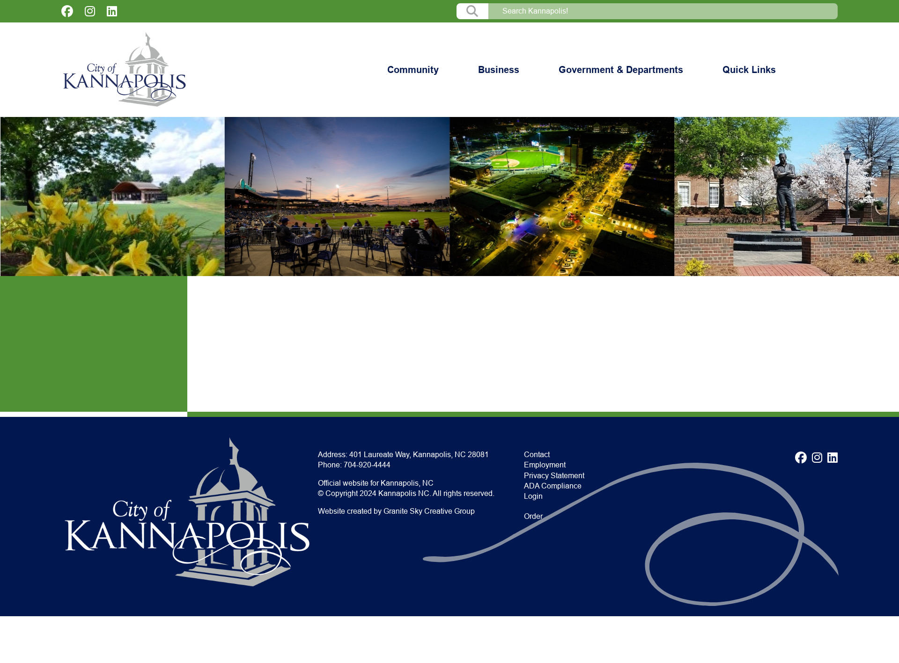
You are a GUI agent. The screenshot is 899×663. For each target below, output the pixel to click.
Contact (537, 455)
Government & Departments (621, 69)
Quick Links (749, 69)
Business (498, 69)
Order (533, 516)
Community (413, 69)
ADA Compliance (553, 486)
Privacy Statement (554, 476)
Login (533, 496)
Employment (545, 465)
